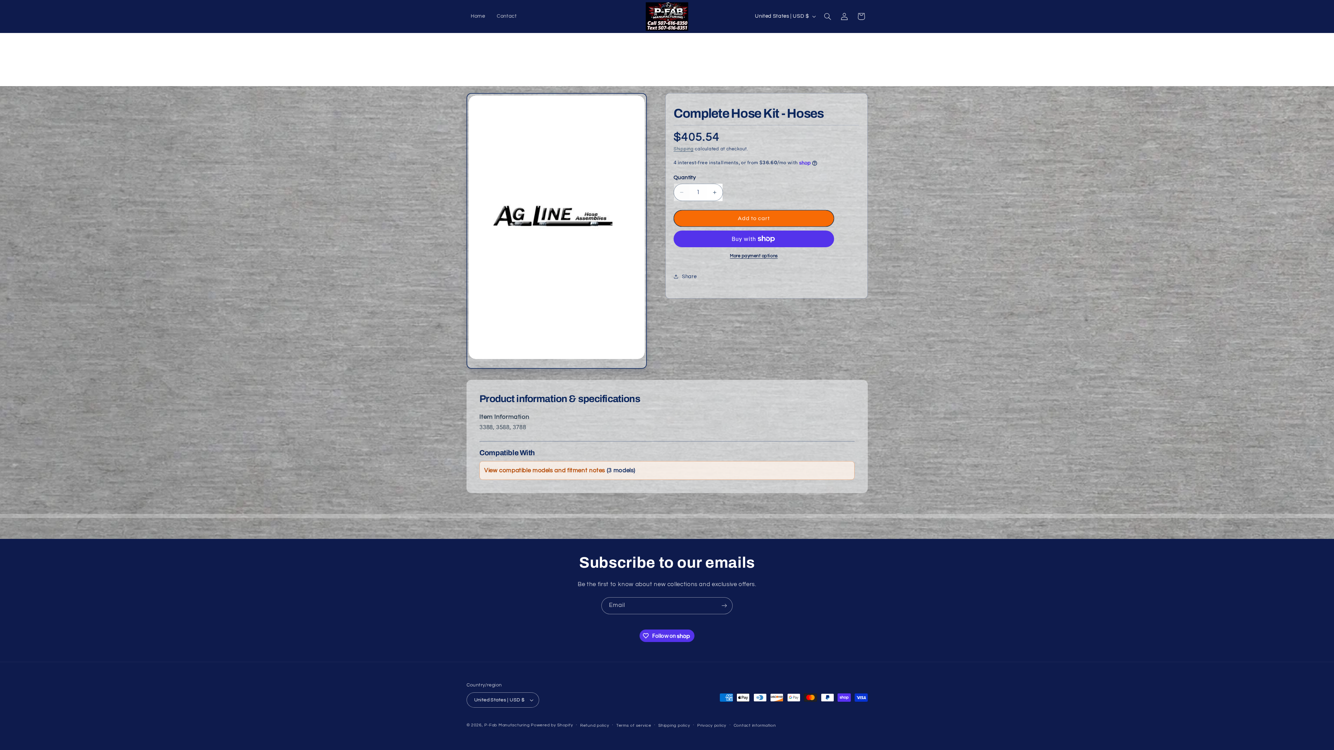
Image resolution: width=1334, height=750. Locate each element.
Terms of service (633, 725)
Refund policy (594, 725)
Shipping (684, 149)
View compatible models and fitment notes (559, 470)
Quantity (685, 177)
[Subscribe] (724, 605)
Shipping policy (674, 725)
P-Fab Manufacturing (506, 725)
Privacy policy (711, 725)
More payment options (754, 256)
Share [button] (689, 276)
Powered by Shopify (552, 725)
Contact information (755, 725)
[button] (827, 16)
